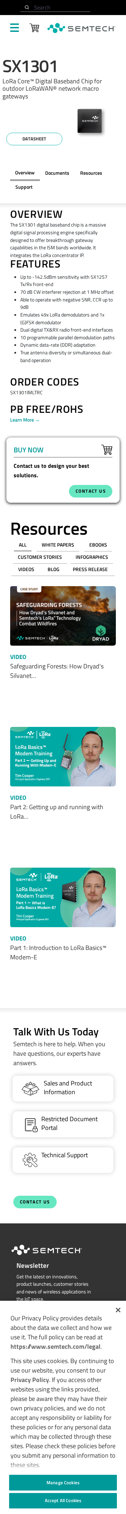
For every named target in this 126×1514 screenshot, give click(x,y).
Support (24, 187)
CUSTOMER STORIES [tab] (40, 557)
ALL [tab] (23, 545)
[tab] (91, 173)
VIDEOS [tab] (26, 569)
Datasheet (34, 139)
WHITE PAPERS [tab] (58, 545)
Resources (91, 173)
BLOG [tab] (53, 569)
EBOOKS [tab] (98, 545)
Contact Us (35, 1202)
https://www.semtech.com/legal (55, 1346)
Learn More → (25, 420)
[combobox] (55, 7)
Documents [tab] (57, 173)
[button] (118, 1310)
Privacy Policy (29, 1379)
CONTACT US (91, 491)
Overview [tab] (25, 172)
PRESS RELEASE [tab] (90, 569)
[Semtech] (54, 1256)
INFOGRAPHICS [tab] (92, 557)
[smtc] (81, 28)
